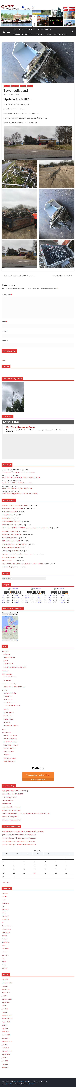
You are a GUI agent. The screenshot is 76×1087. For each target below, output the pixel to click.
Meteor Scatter (6, 560)
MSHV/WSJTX (6, 932)
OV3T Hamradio (43, 29)
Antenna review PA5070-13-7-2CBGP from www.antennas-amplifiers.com (26, 528)
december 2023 (7, 983)
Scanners (7, 722)
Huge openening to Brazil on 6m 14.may (15, 505)
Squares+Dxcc (59, 34)
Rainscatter (5, 949)
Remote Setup (8, 664)
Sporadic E (5, 955)
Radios (6, 660)
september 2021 (7, 999)
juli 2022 (4, 996)
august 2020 (6, 1022)
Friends (6, 709)
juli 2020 (4, 1025)
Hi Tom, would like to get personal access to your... (18, 472)
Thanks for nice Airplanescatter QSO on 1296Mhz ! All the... (21, 477)
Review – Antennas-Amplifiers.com (15, 667)
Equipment (17, 29)
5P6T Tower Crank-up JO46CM (11, 534)
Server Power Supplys (11, 725)
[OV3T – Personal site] (4, 31)
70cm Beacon (8, 699)
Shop (49, 34)
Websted (5, 341)
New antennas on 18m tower (11, 525)
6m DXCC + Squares (10, 742)
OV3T (17, 95)
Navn (4, 322)
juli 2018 (4, 1058)
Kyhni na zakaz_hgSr (8, 844)
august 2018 (6, 1054)
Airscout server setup (13, 705)
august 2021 (6, 1002)
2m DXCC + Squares (10, 735)
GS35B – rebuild (9, 712)
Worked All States (9, 761)
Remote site (7, 716)
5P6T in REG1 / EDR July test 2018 (14, 686)
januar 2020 (6, 1038)
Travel (4, 962)
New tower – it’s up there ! (10, 531)
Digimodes (5, 909)
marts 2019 (5, 1048)
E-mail (4, 331)
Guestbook (30, 29)
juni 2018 (5, 1061)
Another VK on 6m (8, 515)
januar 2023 (6, 989)
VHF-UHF (30, 86)
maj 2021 (5, 1012)
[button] (22, 29)
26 (34, 873)
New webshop (6, 518)
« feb (3, 882)
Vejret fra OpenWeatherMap (38, 779)
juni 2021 (5, 1009)
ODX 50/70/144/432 (10, 758)
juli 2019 (4, 1045)
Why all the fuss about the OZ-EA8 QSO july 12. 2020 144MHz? (22, 564)
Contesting (15, 86)
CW (3, 906)
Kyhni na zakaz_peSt (8, 838)
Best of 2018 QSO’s (10, 748)
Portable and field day (21, 34)
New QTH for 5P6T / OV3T (62, 276)
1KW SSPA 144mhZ (10, 693)
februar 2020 (6, 1035)
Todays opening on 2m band (11, 547)
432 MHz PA (7, 696)
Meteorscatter (6, 929)
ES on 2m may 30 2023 (9, 512)
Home (3, 360)
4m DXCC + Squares (10, 738)
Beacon (4, 900)
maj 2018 (5, 1064)
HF (2, 922)
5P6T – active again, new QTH (11, 541)
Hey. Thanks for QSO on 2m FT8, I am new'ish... (17, 483)
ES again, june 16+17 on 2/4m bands (14, 544)
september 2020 (7, 1018)
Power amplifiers (9, 657)
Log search (7, 680)
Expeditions (5, 919)
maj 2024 (5, 979)
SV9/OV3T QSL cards (8, 538)
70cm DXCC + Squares (11, 745)
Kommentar (7, 295)
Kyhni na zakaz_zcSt (8, 841)
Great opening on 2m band (10, 551)
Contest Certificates (10, 677)
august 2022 (6, 992)
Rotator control (8, 719)
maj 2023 (5, 986)
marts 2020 (5, 1031)
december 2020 (7, 1015)
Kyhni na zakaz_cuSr (8, 835)
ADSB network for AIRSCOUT (11, 521)
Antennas (7, 86)
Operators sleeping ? (8, 567)
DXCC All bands (9, 751)
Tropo (3, 965)
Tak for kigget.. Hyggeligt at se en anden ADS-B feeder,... (20, 494)
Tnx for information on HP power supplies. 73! (17, 488)
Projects (39, 34)
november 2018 (7, 1051)
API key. (47, 775)
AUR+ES (4, 896)
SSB (3, 958)
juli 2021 (4, 1005)
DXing (3, 913)
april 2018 (5, 1067)
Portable (4, 936)
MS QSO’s (7, 755)
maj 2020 (5, 1028)
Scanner (4, 952)
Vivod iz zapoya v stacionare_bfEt (12, 831)
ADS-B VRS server (9, 703)
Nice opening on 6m (8, 557)
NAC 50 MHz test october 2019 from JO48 (19, 276)
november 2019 (7, 1041)
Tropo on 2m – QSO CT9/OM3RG (12, 508)
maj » (8, 882)
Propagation (6, 942)
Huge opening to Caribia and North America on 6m (18, 554)
